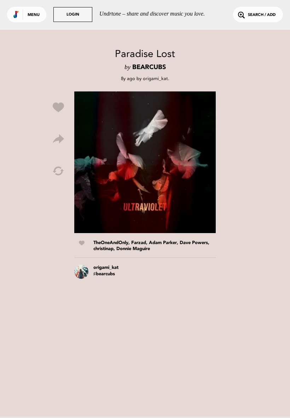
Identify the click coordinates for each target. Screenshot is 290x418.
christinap (103, 249)
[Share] (58, 139)
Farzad (138, 243)
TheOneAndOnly (110, 243)
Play (145, 162)
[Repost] (58, 171)
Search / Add (262, 15)
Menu (34, 15)
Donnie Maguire (133, 249)
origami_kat (155, 78)
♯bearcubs (104, 274)
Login (72, 15)
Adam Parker (163, 243)
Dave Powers (194, 243)
